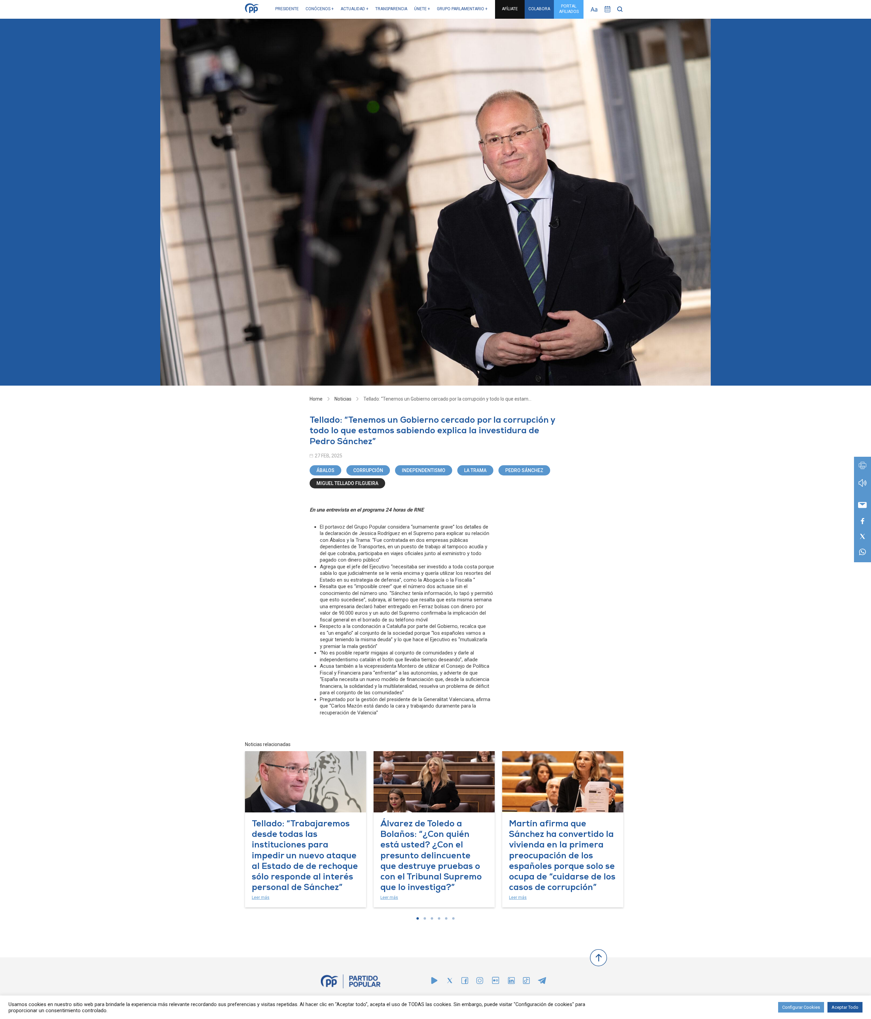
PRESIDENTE (287, 8)
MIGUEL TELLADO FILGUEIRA (347, 483)
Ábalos (325, 470)
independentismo (423, 470)
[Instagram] (479, 982)
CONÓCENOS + (320, 8)
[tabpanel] (305, 829)
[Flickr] (495, 984)
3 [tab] (432, 918)
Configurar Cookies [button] (801, 1007)
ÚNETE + (422, 8)
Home (316, 399)
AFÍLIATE (510, 8)
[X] (449, 982)
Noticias (342, 399)
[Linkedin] (511, 982)
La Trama (475, 470)
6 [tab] (453, 918)
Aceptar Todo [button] (845, 1007)
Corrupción (368, 470)
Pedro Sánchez (524, 470)
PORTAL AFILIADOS (569, 9)
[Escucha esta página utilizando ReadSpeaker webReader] (862, 486)
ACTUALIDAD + (354, 8)
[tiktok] (526, 982)
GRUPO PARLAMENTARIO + (462, 8)
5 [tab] (446, 918)
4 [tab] (439, 918)
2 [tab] (425, 918)
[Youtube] (434, 982)
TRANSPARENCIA (391, 8)
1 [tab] (417, 918)
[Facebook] (464, 982)
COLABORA (539, 8)
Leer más (260, 897)
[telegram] (542, 982)
